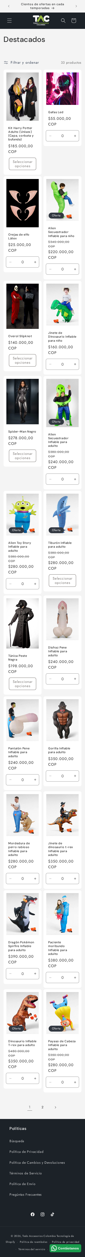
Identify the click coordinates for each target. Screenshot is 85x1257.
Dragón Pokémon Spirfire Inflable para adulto (21, 946)
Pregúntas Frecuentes (25, 1194)
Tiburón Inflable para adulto (60, 545)
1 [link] (30, 1107)
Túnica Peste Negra (17, 658)
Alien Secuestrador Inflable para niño (61, 232)
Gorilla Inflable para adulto (59, 750)
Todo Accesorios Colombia (39, 1236)
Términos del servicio (31, 1249)
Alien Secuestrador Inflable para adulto (58, 440)
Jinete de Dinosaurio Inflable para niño (62, 336)
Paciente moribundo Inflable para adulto (57, 948)
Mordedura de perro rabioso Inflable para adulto (19, 849)
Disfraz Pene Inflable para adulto (57, 651)
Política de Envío (22, 1183)
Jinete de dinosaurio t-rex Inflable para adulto (60, 849)
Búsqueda (16, 1141)
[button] (9, 20)
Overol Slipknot (20, 336)
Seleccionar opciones (23, 164)
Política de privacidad (65, 1242)
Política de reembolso (33, 1242)
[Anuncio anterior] (9, 6)
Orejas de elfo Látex (19, 236)
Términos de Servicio (25, 1173)
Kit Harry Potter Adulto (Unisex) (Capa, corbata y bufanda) (21, 134)
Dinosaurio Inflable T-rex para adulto (22, 1043)
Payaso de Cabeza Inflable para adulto (62, 1045)
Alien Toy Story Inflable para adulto (19, 546)
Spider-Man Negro (22, 432)
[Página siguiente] (55, 1107)
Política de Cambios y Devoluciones (37, 1162)
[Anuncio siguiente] (76, 6)
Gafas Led (56, 112)
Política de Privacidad (26, 1151)
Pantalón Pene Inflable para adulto (19, 752)
